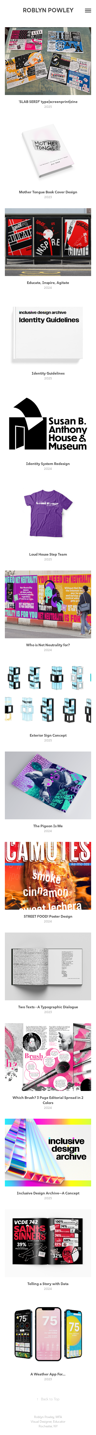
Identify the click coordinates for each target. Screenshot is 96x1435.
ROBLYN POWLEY (48, 10)
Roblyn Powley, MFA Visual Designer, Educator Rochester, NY (48, 1421)
